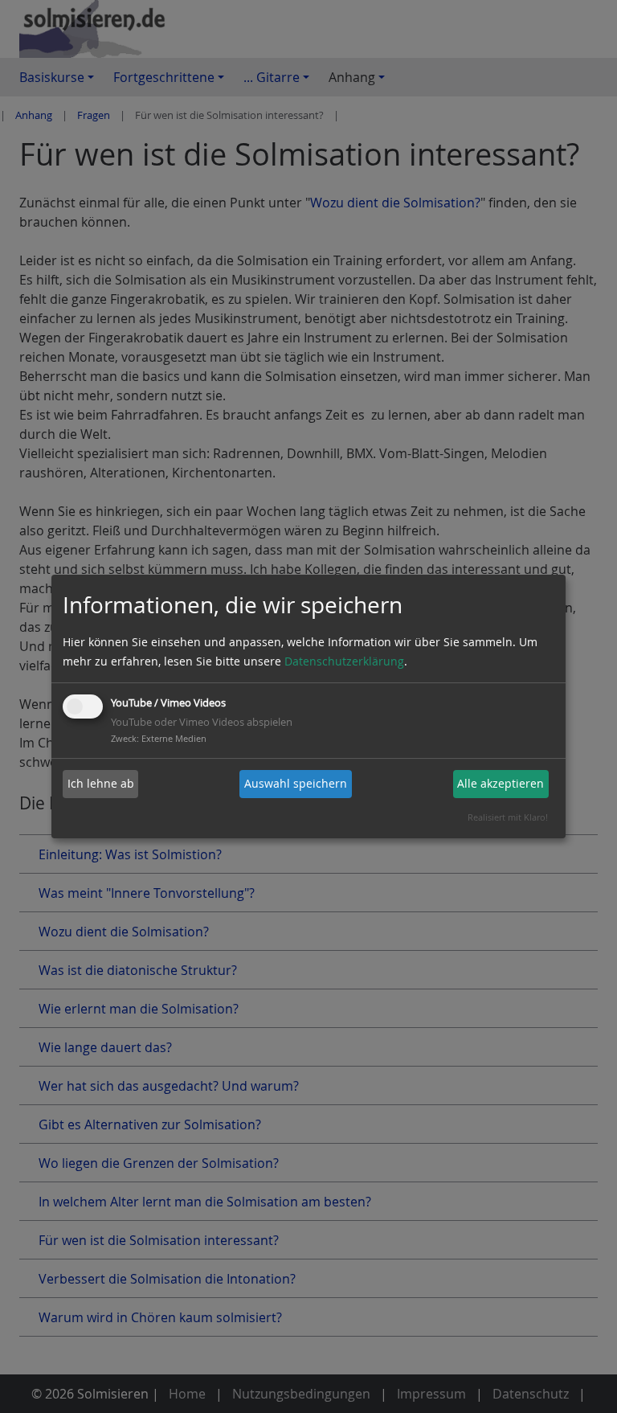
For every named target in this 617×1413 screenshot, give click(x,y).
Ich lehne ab (100, 783)
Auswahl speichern (295, 783)
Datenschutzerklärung (344, 661)
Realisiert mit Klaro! (508, 817)
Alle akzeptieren (500, 783)
